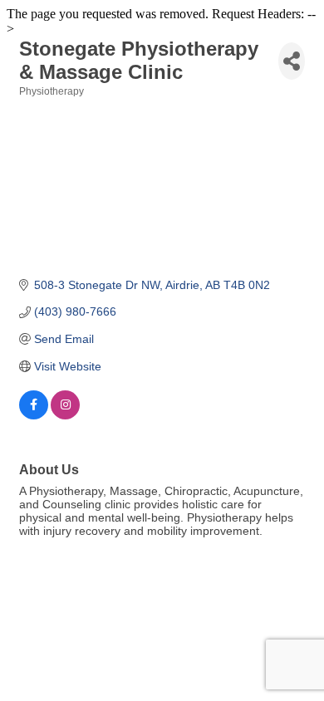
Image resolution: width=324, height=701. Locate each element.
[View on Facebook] (33, 415)
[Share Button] (291, 61)
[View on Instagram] (65, 415)
